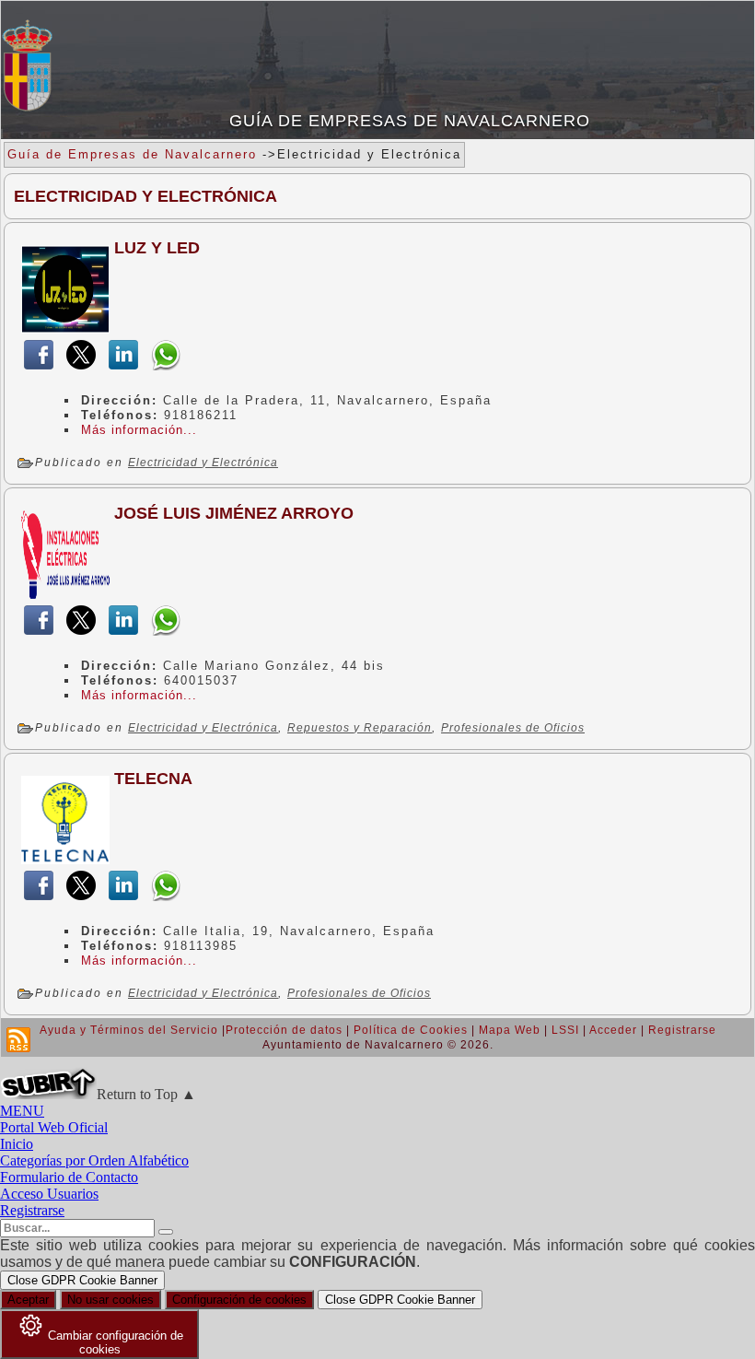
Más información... (139, 430)
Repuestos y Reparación (359, 727)
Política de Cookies (411, 1030)
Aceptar (28, 1299)
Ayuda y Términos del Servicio (129, 1030)
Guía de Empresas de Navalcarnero (409, 120)
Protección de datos (284, 1030)
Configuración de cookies (239, 1299)
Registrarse (682, 1030)
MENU (22, 1111)
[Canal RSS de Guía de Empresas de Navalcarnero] (18, 1039)
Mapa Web (509, 1030)
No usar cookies (110, 1299)
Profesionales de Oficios (513, 727)
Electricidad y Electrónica (203, 462)
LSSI (565, 1030)
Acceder (613, 1030)
